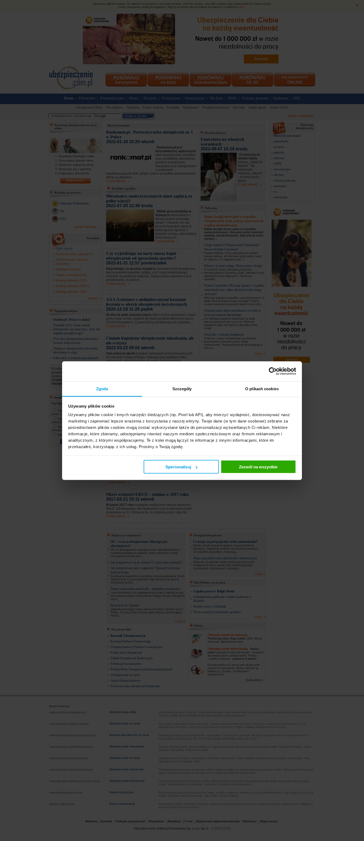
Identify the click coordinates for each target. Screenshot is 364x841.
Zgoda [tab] (102, 388)
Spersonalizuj (178, 467)
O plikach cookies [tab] (262, 388)
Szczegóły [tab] (182, 388)
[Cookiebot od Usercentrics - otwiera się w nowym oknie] (272, 371)
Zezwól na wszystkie (258, 467)
